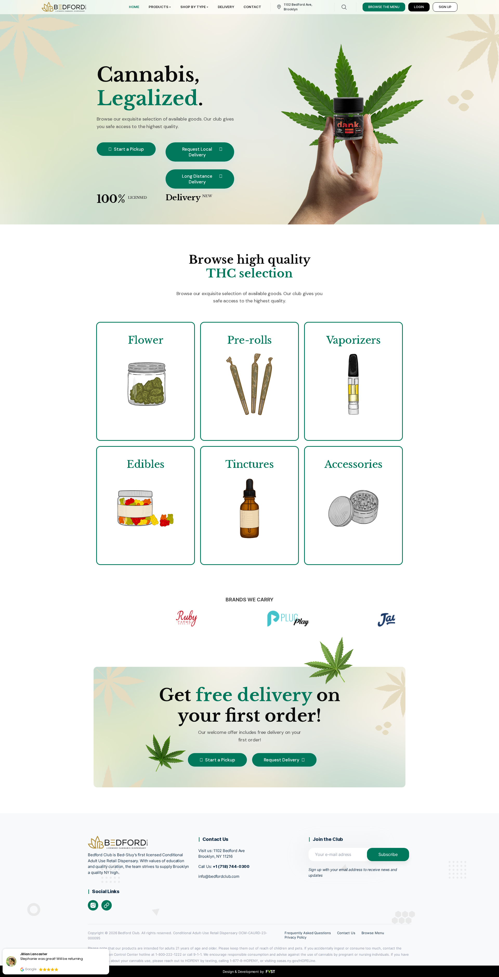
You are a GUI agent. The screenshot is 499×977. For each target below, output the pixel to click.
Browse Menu (373, 933)
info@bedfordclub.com (218, 876)
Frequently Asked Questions (308, 933)
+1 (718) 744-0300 (231, 866)
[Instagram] (93, 905)
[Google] (106, 905)
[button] (109, 949)
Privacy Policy (295, 937)
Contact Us (346, 933)
